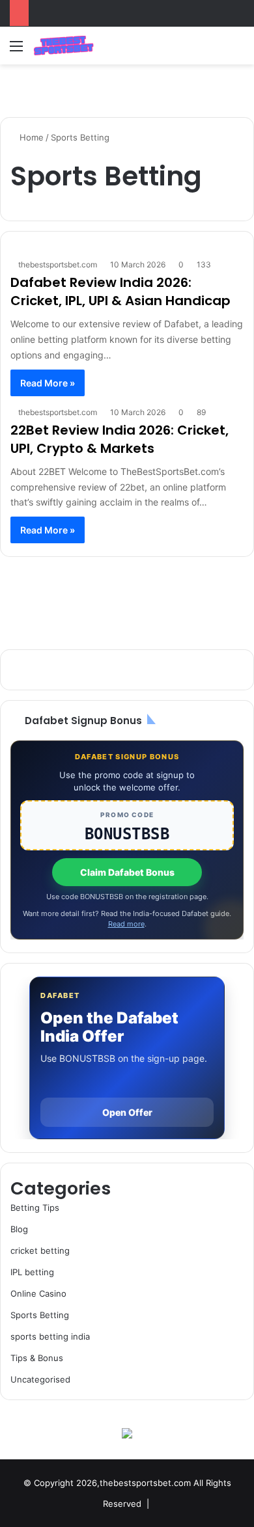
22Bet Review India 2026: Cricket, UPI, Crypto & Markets (119, 439)
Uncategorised (40, 1379)
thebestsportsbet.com (57, 264)
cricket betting (40, 1250)
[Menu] (16, 50)
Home (30, 137)
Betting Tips (34, 1207)
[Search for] (237, 50)
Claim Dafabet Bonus (127, 872)
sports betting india (50, 1336)
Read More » (47, 382)
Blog (19, 1229)
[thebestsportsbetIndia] (63, 45)
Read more (126, 923)
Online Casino (38, 1293)
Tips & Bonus (36, 1358)
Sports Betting (39, 1315)
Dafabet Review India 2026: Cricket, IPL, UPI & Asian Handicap (120, 291)
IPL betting (32, 1272)
